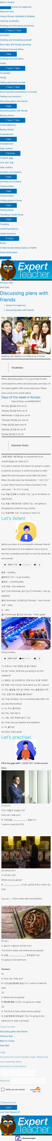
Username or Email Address (13, 1066)
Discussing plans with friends (20, 310)
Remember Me (9, 1102)
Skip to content (7, 2)
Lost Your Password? (10, 1112)
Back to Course (7, 1041)
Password (4, 1080)
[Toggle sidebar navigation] (5, 7)
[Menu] (5, 257)
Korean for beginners (21, 7)
